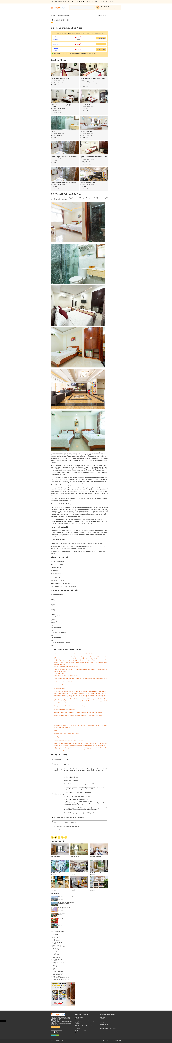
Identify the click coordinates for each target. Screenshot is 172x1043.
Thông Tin (91, 1)
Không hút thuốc (57, 110)
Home (52, 15)
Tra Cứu (102, 1)
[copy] (65, 837)
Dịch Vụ (86, 1)
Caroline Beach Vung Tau (96, 872)
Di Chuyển (97, 1)
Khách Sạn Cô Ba (94, 889)
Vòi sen (55, 160)
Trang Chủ (54, 1)
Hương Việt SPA (61, 913)
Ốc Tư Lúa (60, 918)
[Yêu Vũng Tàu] (58, 7)
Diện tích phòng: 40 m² (59, 133)
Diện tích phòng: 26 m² (88, 106)
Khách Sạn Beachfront (95, 856)
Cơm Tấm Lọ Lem (104, 1024)
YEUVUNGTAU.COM (117, 1040)
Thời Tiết (60, 1)
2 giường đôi (56, 84)
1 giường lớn (85, 111)
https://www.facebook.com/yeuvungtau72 (63, 1023)
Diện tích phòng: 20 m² (59, 158)
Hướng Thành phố (58, 82)
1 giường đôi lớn (57, 112)
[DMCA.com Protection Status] (55, 1035)
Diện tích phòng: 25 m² (59, 80)
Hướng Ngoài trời (57, 135)
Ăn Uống (81, 1)
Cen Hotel (53, 889)
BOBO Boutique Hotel (56, 872)
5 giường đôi (56, 137)
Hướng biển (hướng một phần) (90, 84)
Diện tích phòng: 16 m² (59, 108)
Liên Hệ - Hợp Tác (54, 1020)
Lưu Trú (75, 1)
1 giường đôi (56, 162)
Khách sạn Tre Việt (74, 856)
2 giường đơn (56, 188)
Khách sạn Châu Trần (75, 889)
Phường (70, 1)
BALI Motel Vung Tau (56, 856)
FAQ (107, 1)
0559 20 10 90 (55, 1027)
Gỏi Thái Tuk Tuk (61, 924)
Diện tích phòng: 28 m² (88, 82)
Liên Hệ (111, 1)
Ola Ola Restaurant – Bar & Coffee (108, 1028)
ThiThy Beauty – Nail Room (81, 1030)
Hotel (59, 15)
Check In (65, 1)
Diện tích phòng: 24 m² (59, 184)
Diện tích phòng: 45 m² (88, 133)
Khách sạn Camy (74, 872)
